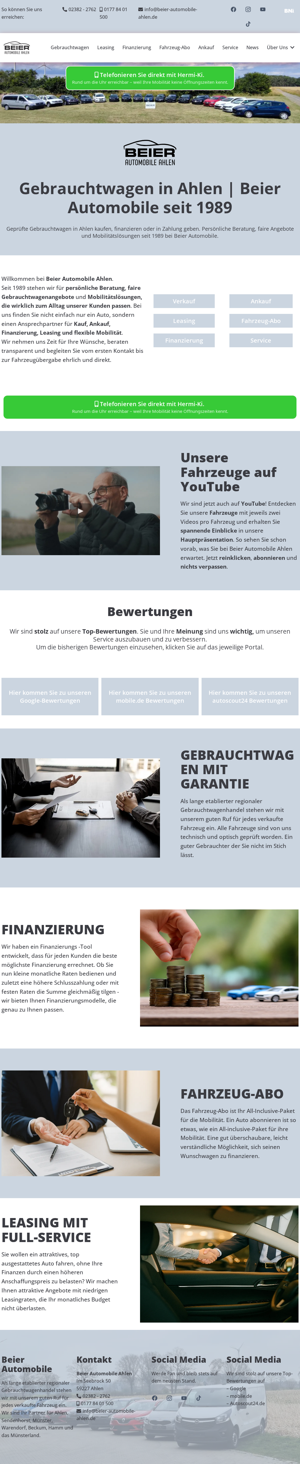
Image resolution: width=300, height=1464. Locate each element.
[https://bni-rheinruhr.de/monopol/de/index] (289, 11)
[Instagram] (248, 9)
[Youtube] (262, 9)
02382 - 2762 (82, 9)
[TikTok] (248, 24)
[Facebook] (233, 9)
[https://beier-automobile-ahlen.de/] (17, 47)
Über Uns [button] (278, 47)
